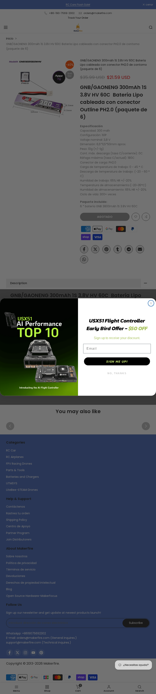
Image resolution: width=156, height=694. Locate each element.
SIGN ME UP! (117, 361)
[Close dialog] (151, 303)
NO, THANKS (117, 373)
